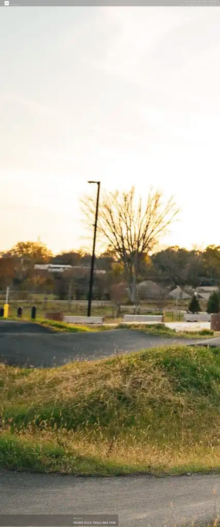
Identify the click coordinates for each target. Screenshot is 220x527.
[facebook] (208, 1)
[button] (183, 5)
